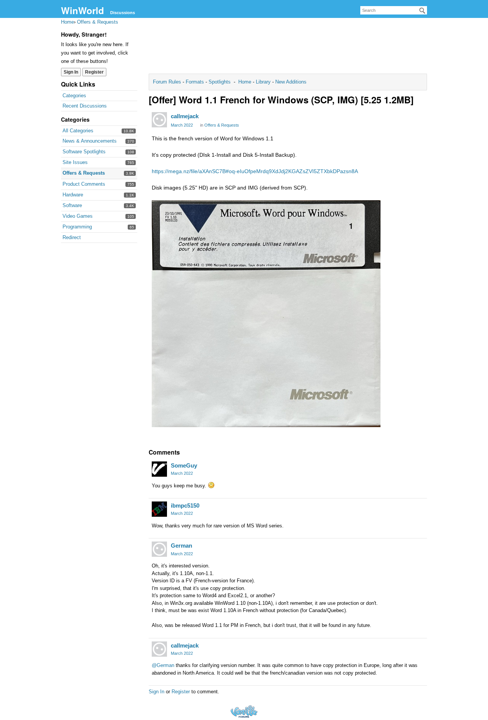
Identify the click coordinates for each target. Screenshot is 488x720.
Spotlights (219, 82)
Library (263, 82)
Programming (77, 227)
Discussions (122, 12)
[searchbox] (393, 10)
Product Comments (84, 184)
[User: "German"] (159, 549)
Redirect (72, 237)
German (181, 545)
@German (163, 665)
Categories (74, 95)
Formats (194, 82)
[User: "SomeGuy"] (159, 469)
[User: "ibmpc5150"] (159, 509)
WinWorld (82, 10)
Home (245, 82)
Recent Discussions (85, 106)
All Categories (78, 130)
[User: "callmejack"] (159, 119)
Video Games (78, 216)
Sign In (71, 72)
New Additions (290, 82)
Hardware (73, 195)
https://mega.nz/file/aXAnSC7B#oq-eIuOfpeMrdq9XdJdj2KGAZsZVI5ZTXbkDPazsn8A (255, 171)
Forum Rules (168, 82)
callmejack (185, 116)
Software (72, 205)
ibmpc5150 (185, 505)
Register (94, 72)
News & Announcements (90, 141)
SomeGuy (184, 465)
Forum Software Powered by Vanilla (244, 711)
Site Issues (75, 162)
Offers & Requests (84, 173)
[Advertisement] (288, 48)
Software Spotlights (84, 151)
